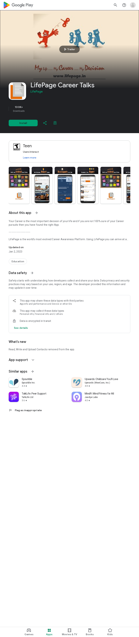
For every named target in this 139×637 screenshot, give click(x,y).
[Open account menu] (133, 5)
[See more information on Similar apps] (32, 371)
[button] (19, 185)
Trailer (69, 49)
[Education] (18, 261)
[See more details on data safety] (21, 327)
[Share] (45, 123)
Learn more (29, 157)
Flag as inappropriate (25, 410)
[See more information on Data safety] (32, 273)
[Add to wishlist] (55, 123)
